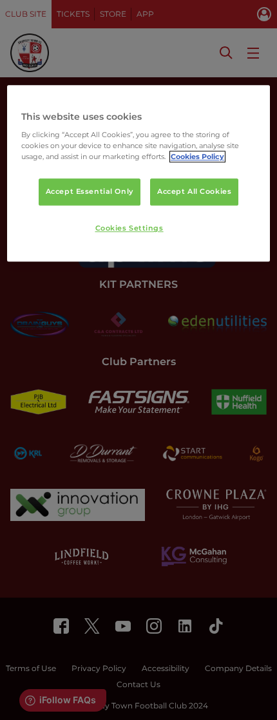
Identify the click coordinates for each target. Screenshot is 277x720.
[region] (139, 173)
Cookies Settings (129, 228)
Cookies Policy (197, 157)
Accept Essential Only (89, 191)
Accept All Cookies (194, 191)
